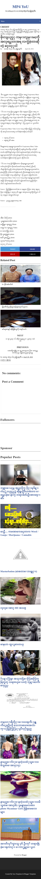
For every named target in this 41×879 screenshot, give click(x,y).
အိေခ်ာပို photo (6, 218)
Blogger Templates (30, 874)
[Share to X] (5, 360)
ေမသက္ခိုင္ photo (7, 231)
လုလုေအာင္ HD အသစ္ (13, 608)
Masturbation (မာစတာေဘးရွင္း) (18, 571)
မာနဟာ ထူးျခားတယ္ (12, 644)
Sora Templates (17, 874)
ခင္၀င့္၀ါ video (9, 140)
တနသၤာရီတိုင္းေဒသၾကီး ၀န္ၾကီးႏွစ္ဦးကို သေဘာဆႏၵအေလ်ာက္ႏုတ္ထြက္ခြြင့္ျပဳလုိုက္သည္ (18, 725)
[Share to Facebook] (8, 360)
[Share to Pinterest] (10, 360)
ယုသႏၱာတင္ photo (7, 241)
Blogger (24, 855)
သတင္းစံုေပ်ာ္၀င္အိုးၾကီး (13, 49)
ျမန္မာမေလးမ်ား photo (8, 221)
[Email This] (1, 360)
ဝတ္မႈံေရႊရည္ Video (8, 228)
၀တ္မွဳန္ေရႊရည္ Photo (8, 224)
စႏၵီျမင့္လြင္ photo (7, 237)
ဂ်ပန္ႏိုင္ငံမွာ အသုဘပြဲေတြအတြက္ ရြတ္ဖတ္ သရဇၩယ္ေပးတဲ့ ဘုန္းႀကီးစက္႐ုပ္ (20, 682)
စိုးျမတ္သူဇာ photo (7, 234)
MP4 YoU (20, 6)
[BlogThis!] (3, 360)
